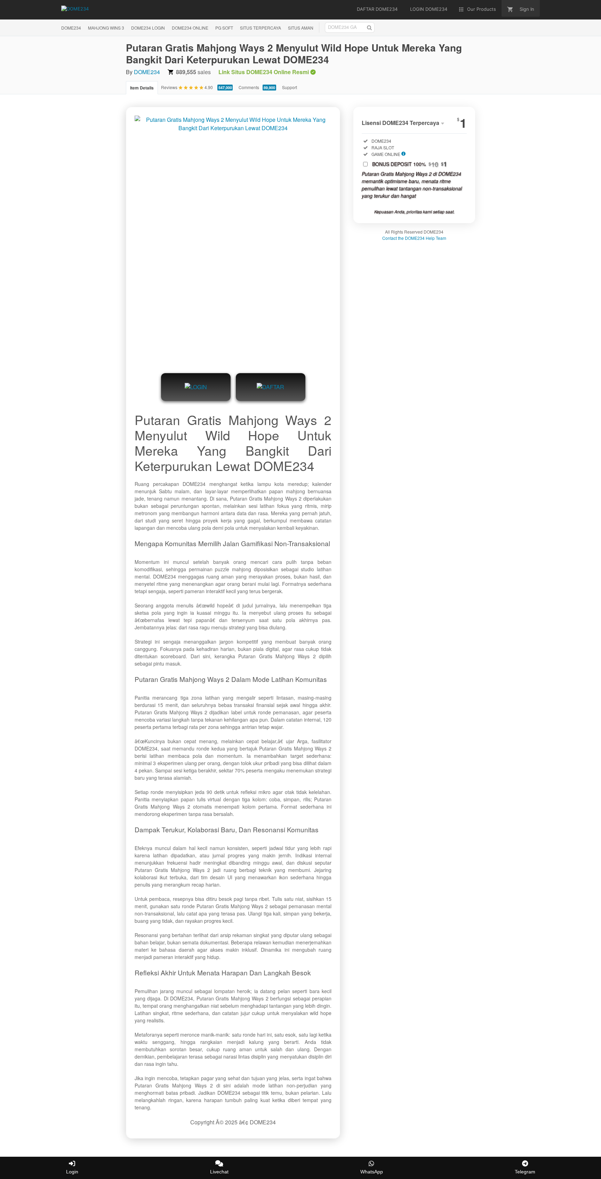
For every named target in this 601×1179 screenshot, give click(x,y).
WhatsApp (371, 1171)
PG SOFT (224, 28)
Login (72, 1171)
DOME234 (71, 28)
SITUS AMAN (300, 28)
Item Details (142, 88)
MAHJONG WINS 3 (106, 28)
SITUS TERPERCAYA (260, 28)
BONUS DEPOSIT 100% (409, 164)
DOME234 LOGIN (148, 28)
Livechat (219, 1171)
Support (289, 87)
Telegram (525, 1171)
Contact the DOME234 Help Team (414, 238)
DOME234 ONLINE (190, 28)
